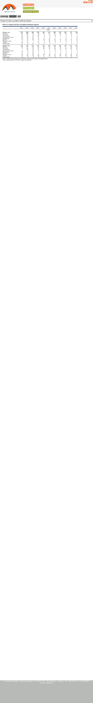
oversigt (4, 16)
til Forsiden (28, 8)
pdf (19, 16)
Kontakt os (28, 5)
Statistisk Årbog (30, 11)
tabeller (12, 16)
